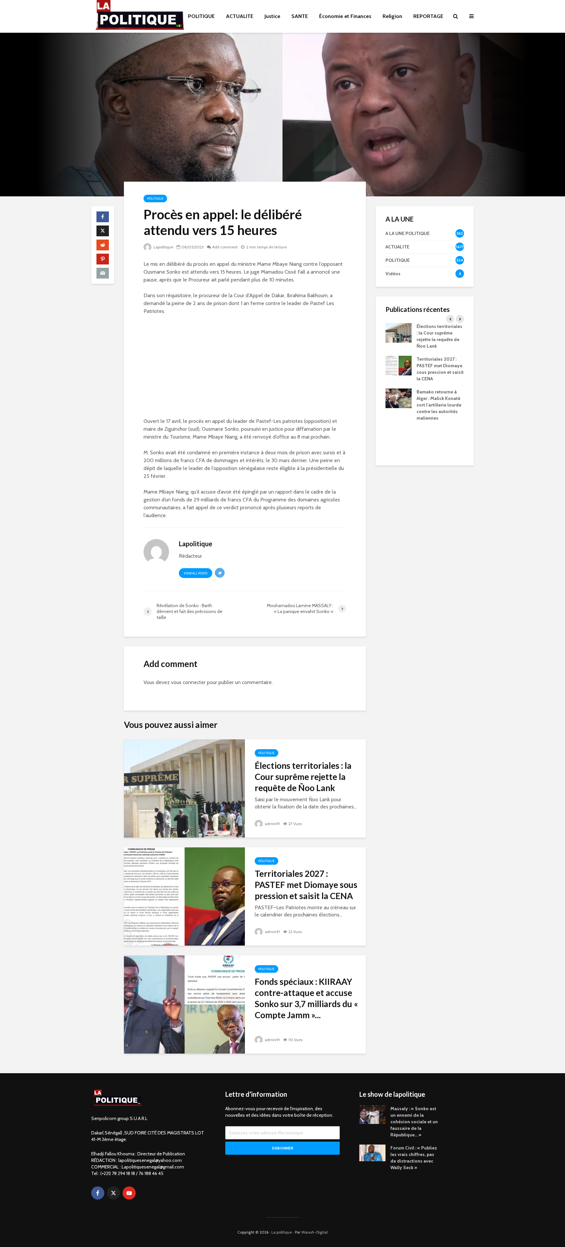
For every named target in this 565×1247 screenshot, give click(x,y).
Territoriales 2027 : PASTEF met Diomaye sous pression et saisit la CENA (306, 884)
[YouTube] (129, 1193)
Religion (392, 16)
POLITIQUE (201, 16)
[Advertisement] (245, 369)
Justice (272, 16)
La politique (281, 1232)
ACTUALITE (239, 16)
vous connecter (188, 682)
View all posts (195, 573)
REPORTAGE (428, 16)
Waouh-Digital (314, 1232)
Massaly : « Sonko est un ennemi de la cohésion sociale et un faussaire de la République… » (414, 1122)
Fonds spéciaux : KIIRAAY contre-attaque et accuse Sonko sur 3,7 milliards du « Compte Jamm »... (306, 998)
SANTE (299, 16)
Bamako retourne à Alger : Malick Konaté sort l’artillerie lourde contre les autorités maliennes (439, 405)
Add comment (225, 246)
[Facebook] (97, 1193)
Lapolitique (163, 246)
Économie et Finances (345, 16)
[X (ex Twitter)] (113, 1193)
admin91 (272, 823)
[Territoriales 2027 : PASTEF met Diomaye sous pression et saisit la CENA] (184, 896)
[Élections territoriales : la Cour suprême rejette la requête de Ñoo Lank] (184, 788)
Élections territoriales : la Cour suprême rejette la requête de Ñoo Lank (303, 776)
